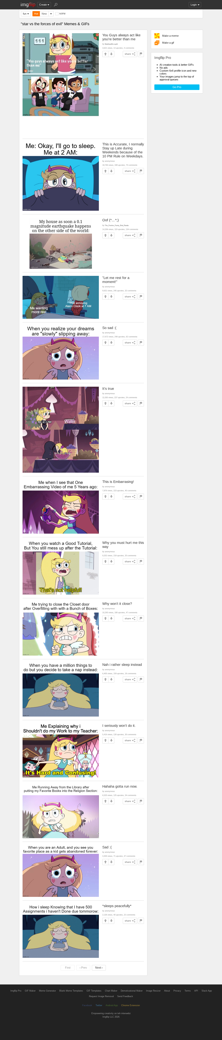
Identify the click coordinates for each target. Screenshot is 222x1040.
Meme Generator (47, 990)
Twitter (99, 1005)
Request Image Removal (101, 996)
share (128, 53)
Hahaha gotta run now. (119, 786)
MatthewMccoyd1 (111, 44)
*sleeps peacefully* (116, 906)
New (44, 13)
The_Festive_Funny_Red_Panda (117, 225)
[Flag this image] (141, 54)
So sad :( (109, 328)
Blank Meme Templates (71, 990)
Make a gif (168, 42)
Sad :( (107, 847)
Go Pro (177, 87)
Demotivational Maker (132, 990)
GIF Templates (94, 990)
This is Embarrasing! (118, 482)
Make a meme (170, 35)
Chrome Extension (130, 1005)
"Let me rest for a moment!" (115, 280)
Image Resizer (153, 990)
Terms (188, 990)
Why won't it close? (117, 604)
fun (24, 13)
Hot (36, 13)
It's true (108, 388)
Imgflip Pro (15, 990)
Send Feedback (125, 996)
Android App (112, 1005)
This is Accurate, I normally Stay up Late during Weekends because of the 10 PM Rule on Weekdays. (123, 150)
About (167, 990)
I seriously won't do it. (119, 725)
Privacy (177, 990)
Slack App (207, 990)
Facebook (87, 1005)
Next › (99, 967)
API (196, 990)
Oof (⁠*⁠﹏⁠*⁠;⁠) (110, 220)
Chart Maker (111, 990)
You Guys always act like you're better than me (121, 37)
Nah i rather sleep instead (122, 665)
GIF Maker (30, 990)
